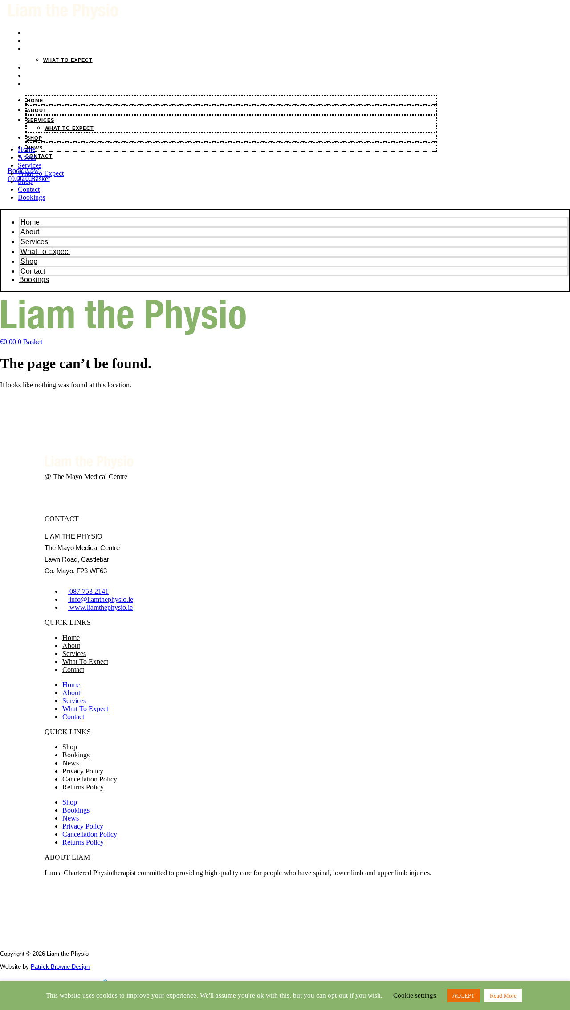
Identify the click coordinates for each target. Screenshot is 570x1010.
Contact (42, 83)
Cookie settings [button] (414, 995)
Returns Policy (83, 787)
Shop (25, 181)
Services (43, 49)
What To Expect (68, 60)
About (27, 157)
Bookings (31, 197)
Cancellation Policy (89, 779)
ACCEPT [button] (463, 995)
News (70, 763)
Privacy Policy (82, 771)
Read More (503, 995)
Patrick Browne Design (60, 966)
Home (26, 149)
